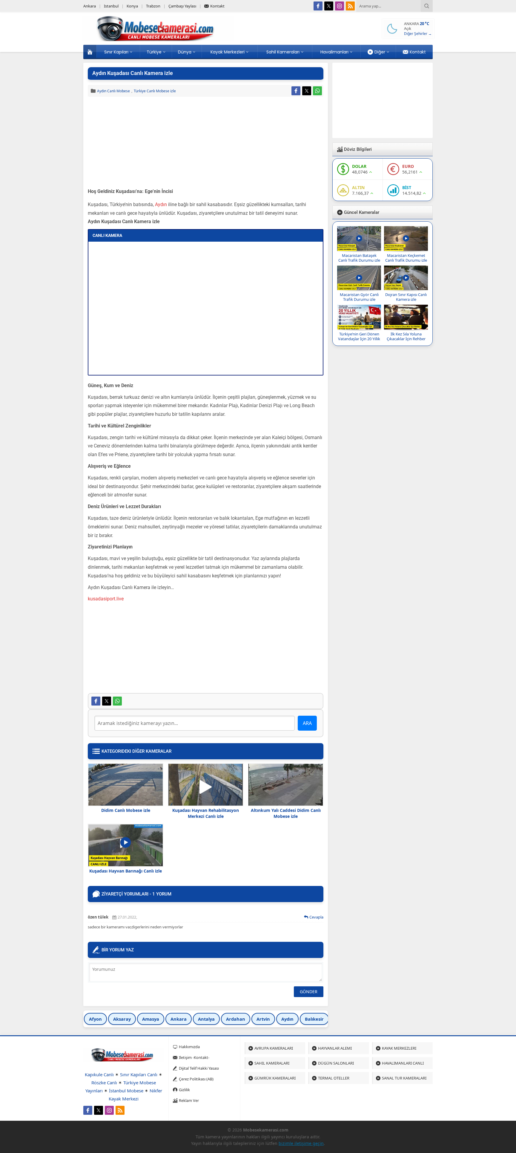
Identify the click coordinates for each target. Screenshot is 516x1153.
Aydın (161, 204)
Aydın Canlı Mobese (113, 90)
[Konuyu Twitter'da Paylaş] (306, 90)
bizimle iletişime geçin (301, 1143)
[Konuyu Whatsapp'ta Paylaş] (317, 90)
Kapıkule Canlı (99, 1074)
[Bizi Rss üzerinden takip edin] (350, 5)
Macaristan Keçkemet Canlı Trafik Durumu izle (406, 258)
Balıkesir (314, 1019)
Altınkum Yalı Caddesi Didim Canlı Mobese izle (286, 813)
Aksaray (122, 1019)
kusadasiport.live (106, 599)
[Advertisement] (205, 143)
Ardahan (235, 1019)
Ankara (179, 1019)
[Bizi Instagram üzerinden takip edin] (339, 5)
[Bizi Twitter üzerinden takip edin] (328, 5)
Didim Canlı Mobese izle (125, 810)
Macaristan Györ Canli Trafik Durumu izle (359, 297)
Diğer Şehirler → (418, 33)
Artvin (263, 1019)
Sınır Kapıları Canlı (138, 1074)
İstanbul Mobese (126, 1091)
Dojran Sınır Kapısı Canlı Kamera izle (406, 297)
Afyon (95, 1019)
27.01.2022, (127, 917)
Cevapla (316, 917)
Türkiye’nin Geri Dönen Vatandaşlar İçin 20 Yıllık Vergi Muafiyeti (359, 339)
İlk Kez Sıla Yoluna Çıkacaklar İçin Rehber (406, 336)
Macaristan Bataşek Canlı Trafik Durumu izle (359, 258)
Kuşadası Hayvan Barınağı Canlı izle (125, 871)
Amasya (150, 1019)
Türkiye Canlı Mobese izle (155, 90)
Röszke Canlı (104, 1082)
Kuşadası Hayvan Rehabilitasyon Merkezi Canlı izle (205, 813)
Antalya (206, 1019)
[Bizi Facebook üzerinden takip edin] (318, 5)
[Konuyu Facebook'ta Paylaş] (295, 90)
